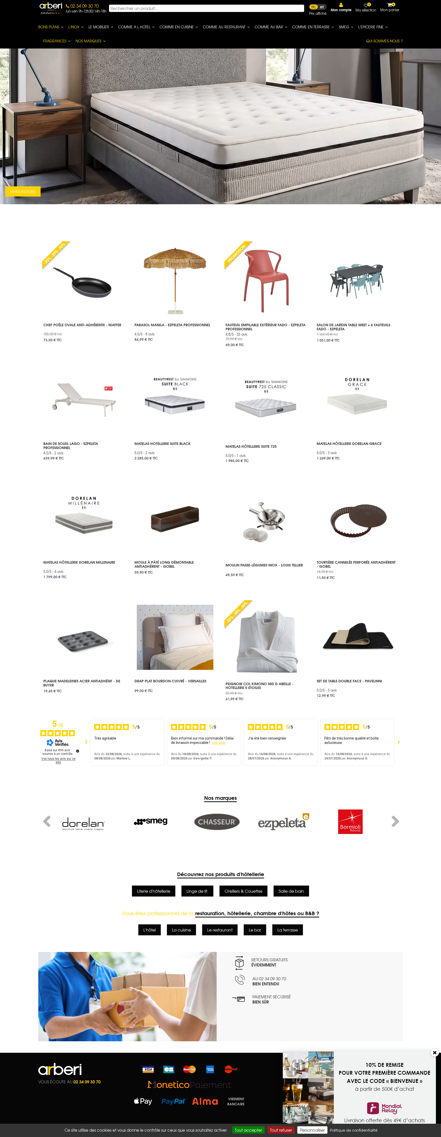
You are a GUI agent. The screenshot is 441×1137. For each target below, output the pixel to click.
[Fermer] (435, 1052)
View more (83, 330)
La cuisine (181, 930)
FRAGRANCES (54, 40)
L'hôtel (149, 930)
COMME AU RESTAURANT (224, 26)
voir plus (218, 743)
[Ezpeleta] (217, 821)
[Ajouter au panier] (116, 245)
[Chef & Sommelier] (350, 821)
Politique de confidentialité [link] (353, 1130)
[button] (341, 7)
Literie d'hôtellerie (153, 891)
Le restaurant (219, 930)
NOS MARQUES (88, 40)
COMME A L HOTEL (134, 26)
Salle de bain (291, 891)
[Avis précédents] (86, 742)
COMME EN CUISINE (177, 26)
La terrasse (287, 930)
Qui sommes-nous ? (384, 40)
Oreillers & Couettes (243, 891)
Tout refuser (281, 1130)
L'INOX (73, 26)
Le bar (255, 930)
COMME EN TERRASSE (311, 26)
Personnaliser (312, 1130)
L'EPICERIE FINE (371, 26)
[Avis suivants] (398, 742)
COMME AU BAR (269, 26)
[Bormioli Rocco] (283, 821)
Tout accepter (248, 1130)
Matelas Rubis (22, 191)
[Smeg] (84, 821)
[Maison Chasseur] (150, 821)
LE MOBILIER (99, 26)
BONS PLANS (48, 26)
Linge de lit (197, 891)
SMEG (344, 26)
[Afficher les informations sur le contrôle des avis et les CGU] (78, 751)
